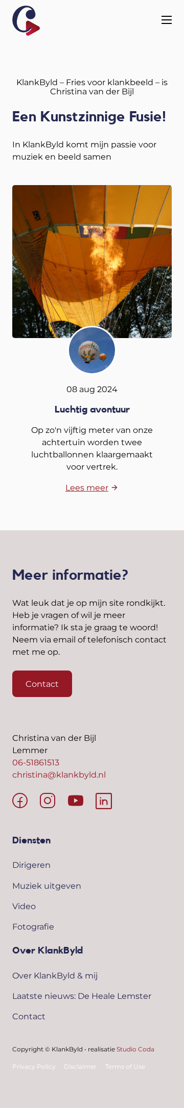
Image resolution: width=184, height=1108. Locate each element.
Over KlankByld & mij (55, 975)
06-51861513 (35, 762)
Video (24, 906)
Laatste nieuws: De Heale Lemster (81, 996)
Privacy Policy (34, 1066)
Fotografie (33, 926)
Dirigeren (31, 865)
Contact (42, 684)
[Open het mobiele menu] (166, 20)
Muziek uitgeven (46, 886)
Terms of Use (125, 1066)
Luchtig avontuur (92, 409)
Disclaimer (80, 1066)
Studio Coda (135, 1049)
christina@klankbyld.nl (59, 774)
